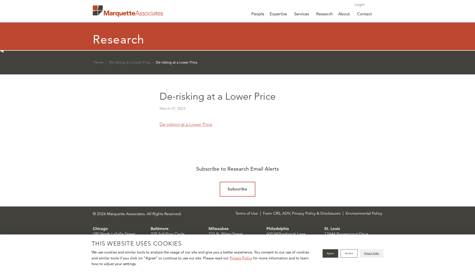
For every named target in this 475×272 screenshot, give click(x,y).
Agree (330, 253)
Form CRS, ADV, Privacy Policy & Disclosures (301, 213)
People (257, 13)
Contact (364, 13)
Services (301, 13)
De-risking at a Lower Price (129, 62)
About (344, 13)
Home (98, 62)
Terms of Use (246, 213)
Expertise (278, 13)
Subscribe (238, 189)
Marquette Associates (128, 11)
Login (360, 4)
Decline (349, 253)
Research (324, 13)
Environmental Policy (364, 213)
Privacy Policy (241, 258)
